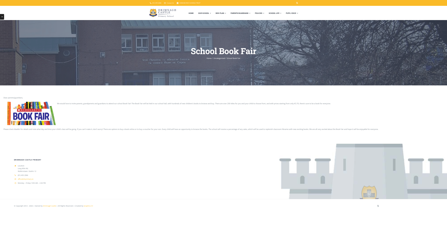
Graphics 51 (88, 206)
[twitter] (297, 3)
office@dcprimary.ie (25, 179)
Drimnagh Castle (49, 206)
